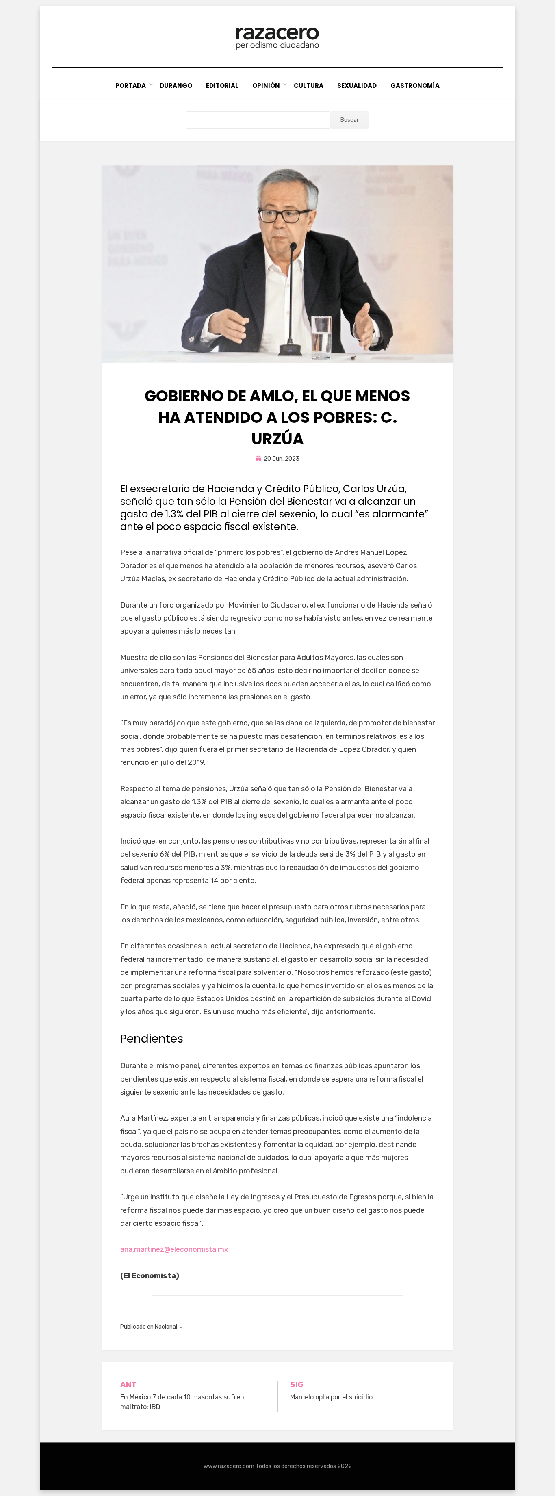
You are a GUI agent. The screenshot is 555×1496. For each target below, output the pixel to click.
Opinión (266, 85)
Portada (130, 85)
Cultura (308, 85)
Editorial (222, 85)
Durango (176, 85)
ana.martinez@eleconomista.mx (174, 1249)
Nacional (166, 1326)
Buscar (349, 120)
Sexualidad (357, 85)
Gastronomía (415, 85)
